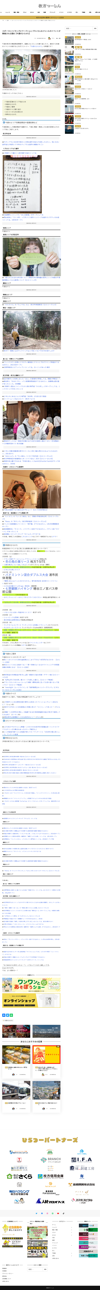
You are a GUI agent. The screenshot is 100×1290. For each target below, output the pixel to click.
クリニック (52, 12)
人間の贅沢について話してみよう (16, 564)
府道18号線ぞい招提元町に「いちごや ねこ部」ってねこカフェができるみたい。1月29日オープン (32, 833)
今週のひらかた (36, 46)
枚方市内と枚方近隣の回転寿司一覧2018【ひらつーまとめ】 (21, 770)
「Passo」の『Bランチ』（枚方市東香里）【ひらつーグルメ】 (25, 521)
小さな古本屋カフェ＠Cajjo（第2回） (17, 586)
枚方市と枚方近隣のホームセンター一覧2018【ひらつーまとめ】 (22, 765)
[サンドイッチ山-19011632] (31, 329)
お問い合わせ (55, 1258)
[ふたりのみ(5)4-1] (31, 488)
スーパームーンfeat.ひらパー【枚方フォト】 (20, 399)
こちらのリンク (27, 536)
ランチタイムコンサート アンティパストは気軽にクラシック (25, 625)
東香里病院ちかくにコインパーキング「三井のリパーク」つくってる (24, 960)
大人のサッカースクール (12, 627)
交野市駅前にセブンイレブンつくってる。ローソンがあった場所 (27, 367)
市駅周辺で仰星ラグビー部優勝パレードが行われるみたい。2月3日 (23, 919)
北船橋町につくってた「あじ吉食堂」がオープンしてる (23, 215)
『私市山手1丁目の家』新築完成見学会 (17, 567)
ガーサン (15, 714)
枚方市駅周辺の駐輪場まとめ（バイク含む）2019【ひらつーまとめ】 (29, 458)
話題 (60, 38)
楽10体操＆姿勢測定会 (12, 620)
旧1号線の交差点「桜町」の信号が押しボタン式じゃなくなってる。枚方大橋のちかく (28, 921)
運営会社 (4, 1276)
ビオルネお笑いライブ (12, 570)
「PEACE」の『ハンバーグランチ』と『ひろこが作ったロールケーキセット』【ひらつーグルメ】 (32, 871)
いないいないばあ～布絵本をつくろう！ (18, 612)
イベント (61, 12)
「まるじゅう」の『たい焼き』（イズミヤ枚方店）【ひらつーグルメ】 (28, 456)
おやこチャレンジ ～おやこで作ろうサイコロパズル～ (23, 597)
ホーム (54, 1224)
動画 (45, 12)
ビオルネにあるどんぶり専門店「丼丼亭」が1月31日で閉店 (25, 396)
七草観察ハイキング (19, 588)
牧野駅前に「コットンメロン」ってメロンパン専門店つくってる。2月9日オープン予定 (29, 839)
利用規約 (4, 1271)
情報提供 (4, 1268)
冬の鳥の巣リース (17, 561)
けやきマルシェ (9, 595)
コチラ (53, 536)
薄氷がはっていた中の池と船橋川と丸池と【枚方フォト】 (20, 787)
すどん (57, 707)
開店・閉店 (16, 12)
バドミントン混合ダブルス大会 (26, 574)
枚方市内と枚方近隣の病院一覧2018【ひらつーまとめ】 (20, 756)
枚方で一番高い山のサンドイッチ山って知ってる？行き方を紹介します (29, 351)
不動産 (83, 12)
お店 (39, 12)
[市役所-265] (31, 420)
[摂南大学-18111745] (31, 256)
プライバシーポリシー (7, 1273)
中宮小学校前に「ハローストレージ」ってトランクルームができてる (24, 924)
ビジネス (69, 12)
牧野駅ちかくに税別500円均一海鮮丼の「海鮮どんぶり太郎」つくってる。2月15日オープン (30, 836)
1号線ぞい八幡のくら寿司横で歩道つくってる (20, 153)
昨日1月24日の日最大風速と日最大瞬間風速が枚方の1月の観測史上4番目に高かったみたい (30, 773)
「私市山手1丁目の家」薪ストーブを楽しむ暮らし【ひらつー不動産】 (29, 680)
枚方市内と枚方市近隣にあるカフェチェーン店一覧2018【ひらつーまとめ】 (26, 767)
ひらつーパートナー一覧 (8, 1234)
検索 (95, 28)
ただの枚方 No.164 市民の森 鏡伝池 (14, 790)
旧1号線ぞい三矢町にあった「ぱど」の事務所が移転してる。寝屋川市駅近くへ (32, 379)
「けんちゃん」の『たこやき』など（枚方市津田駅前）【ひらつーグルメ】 (30, 304)
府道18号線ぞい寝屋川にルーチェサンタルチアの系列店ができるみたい (24, 957)
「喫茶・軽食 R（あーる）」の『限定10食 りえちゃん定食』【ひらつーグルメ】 (26, 908)
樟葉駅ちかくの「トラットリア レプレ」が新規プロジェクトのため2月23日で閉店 (27, 798)
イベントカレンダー (36, 643)
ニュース (7, 12)
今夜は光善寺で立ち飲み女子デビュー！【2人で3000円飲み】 (26, 510)
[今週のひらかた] (31, 68)
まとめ (32, 12)
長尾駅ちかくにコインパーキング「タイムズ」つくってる (20, 818)
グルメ (24, 12)
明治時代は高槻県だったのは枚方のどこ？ (20, 717)
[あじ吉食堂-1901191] (22, 183)
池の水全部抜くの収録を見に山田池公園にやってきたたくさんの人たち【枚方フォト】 (29, 849)
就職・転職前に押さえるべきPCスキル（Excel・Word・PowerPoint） (29, 630)
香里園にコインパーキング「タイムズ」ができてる (22, 534)
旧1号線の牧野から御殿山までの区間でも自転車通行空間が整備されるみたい (26, 831)
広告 (90, 12)
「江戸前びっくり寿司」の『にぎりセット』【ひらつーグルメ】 (22, 916)
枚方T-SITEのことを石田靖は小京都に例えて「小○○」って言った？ (29, 707)
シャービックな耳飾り (12, 617)
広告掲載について (6, 1278)
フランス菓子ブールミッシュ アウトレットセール (21, 559)
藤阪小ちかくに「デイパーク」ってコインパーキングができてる (22, 851)
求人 (77, 12)
